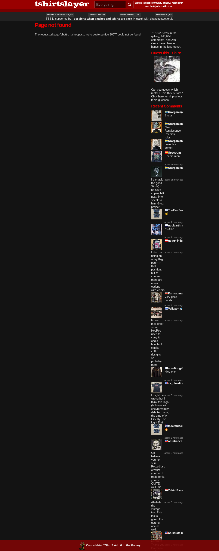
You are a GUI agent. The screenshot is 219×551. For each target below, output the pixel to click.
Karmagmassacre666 (181, 293)
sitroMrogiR (176, 368)
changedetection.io (161, 18)
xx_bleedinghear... (180, 383)
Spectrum (174, 152)
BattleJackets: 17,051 (130, 15)
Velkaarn (173, 308)
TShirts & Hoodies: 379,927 (60, 15)
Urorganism (176, 112)
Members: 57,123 (164, 15)
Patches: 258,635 (97, 15)
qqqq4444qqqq (178, 240)
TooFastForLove (178, 210)
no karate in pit (178, 533)
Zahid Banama (177, 490)
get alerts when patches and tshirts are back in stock (108, 18)
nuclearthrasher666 (180, 225)
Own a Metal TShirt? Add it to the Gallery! (113, 545)
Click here (157, 96)
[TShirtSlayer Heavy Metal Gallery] (63, 4)
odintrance (175, 441)
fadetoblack (175, 426)
